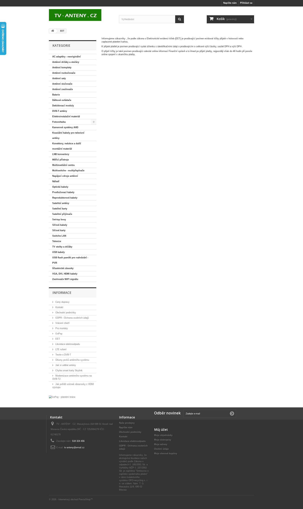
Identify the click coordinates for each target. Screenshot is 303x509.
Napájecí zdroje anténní (65, 176)
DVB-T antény (59, 111)
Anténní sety (59, 78)
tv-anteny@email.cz (74, 447)
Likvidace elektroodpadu (67, 344)
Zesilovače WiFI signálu (65, 279)
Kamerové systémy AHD (65, 127)
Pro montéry (61, 328)
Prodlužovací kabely (63, 192)
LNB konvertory (60, 154)
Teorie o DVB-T (63, 354)
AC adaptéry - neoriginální (66, 56)
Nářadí (55, 181)
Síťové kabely (59, 225)
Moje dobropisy (162, 439)
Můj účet (161, 429)
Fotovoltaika (59, 122)
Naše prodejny (127, 423)
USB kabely (58, 252)
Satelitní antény (60, 203)
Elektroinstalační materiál (66, 116)
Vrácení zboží (62, 323)
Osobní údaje (161, 449)
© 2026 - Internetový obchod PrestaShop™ (71, 499)
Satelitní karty (59, 208)
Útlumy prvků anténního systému (72, 360)
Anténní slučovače (62, 83)
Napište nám (230, 3)
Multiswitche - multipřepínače (68, 170)
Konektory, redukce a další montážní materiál (66, 146)
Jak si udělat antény (65, 365)
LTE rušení (60, 349)
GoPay (58, 333)
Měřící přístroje (60, 159)
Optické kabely (60, 187)
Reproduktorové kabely (64, 197)
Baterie (56, 94)
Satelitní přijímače (62, 214)
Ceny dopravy (62, 302)
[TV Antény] (81, 15)
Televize (56, 241)
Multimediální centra (63, 165)
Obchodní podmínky (65, 312)
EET (57, 339)
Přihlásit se (246, 3)
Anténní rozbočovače (63, 73)
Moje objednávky (163, 435)
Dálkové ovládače (61, 100)
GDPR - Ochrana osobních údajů (72, 317)
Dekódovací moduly (63, 105)
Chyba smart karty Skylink (68, 370)
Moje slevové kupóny (165, 453)
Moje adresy (160, 444)
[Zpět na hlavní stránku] (52, 31)
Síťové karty (58, 230)
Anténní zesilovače (62, 89)
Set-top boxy (59, 219)
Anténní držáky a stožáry (65, 62)
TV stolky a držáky (62, 246)
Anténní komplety (61, 67)
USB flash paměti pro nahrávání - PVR (70, 260)
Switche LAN (59, 235)
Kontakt (59, 307)
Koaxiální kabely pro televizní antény (68, 135)
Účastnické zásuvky (62, 268)
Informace (61, 292)
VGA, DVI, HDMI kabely (64, 273)
